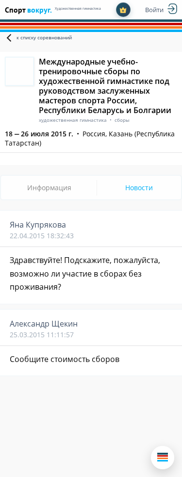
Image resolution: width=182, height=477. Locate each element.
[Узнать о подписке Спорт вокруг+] (123, 9)
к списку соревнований (44, 37)
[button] (162, 457)
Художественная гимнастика (78, 8)
